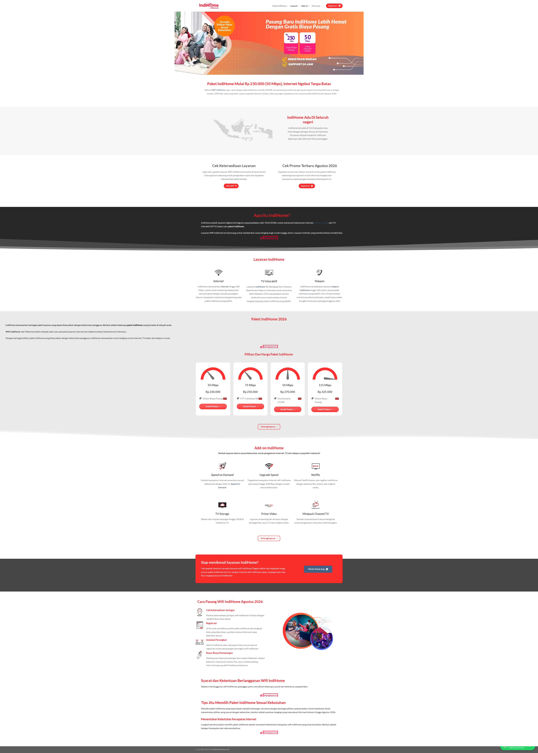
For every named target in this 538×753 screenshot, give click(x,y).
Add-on (304, 6)
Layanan (293, 6)
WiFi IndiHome (218, 90)
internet (225, 286)
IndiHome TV (261, 286)
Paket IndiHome (279, 6)
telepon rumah (321, 222)
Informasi (316, 6)
